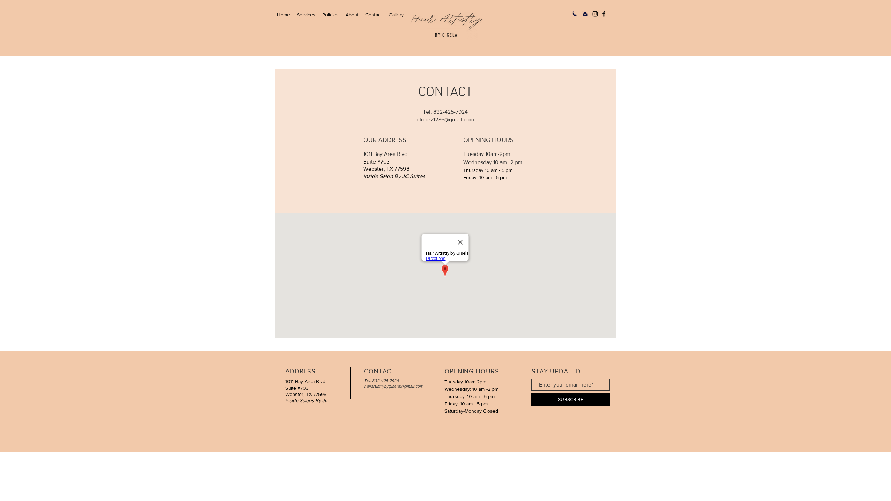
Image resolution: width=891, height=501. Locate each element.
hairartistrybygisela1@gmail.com (393, 386)
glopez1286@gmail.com (445, 119)
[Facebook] (603, 13)
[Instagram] (595, 13)
